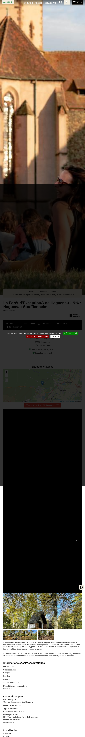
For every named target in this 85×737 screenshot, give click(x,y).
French (67, 2)
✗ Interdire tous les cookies (37, 336)
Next (76, 539)
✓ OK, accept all (70, 333)
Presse (38, 3)
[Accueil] (8, 2)
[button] (77, 2)
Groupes (28, 3)
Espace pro (50, 3)
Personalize (55, 336)
